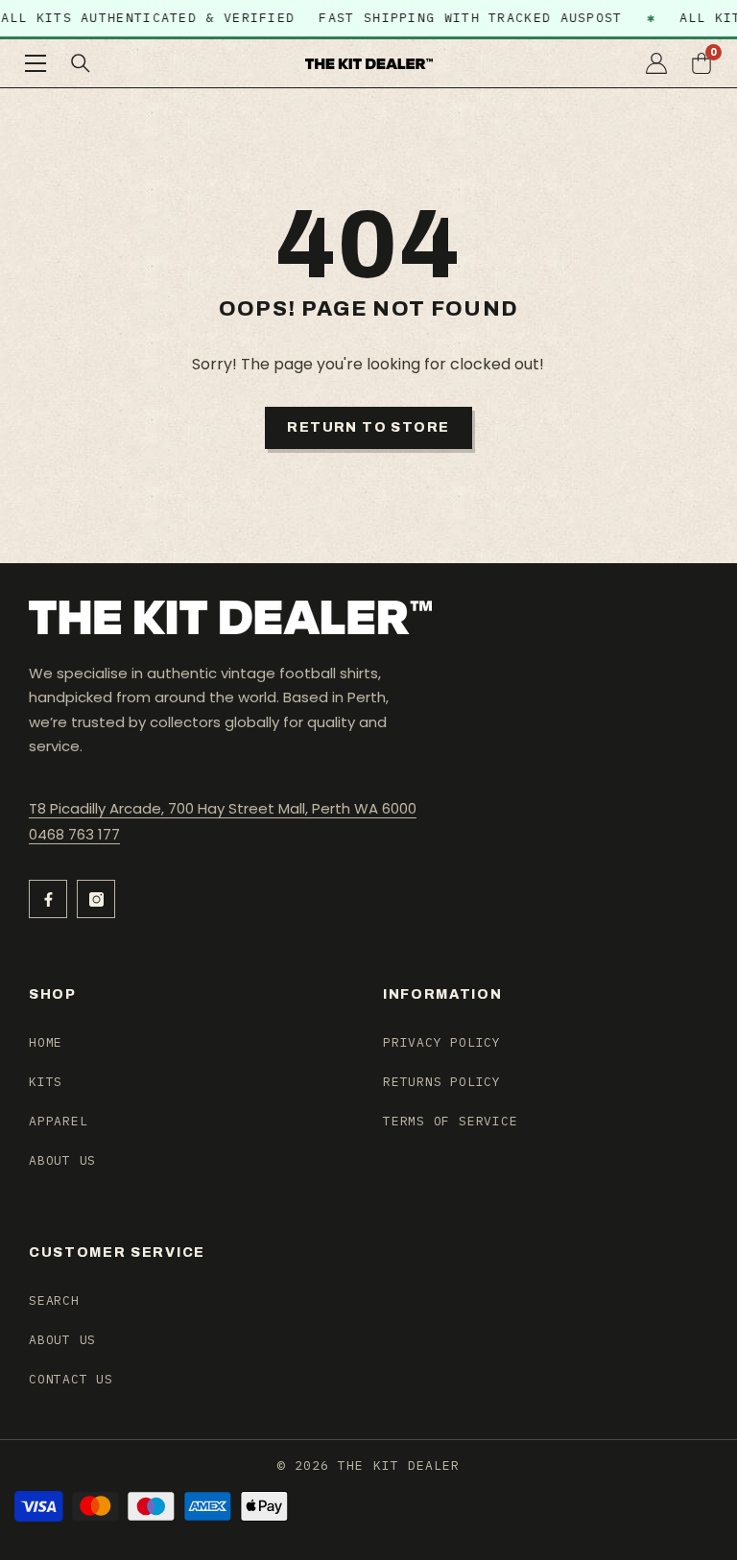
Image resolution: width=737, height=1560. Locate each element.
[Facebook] (48, 899)
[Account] (656, 63)
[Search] (80, 63)
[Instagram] (96, 899)
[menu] (35, 63)
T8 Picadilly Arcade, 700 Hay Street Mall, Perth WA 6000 (222, 808)
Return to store (368, 427)
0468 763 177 (74, 834)
